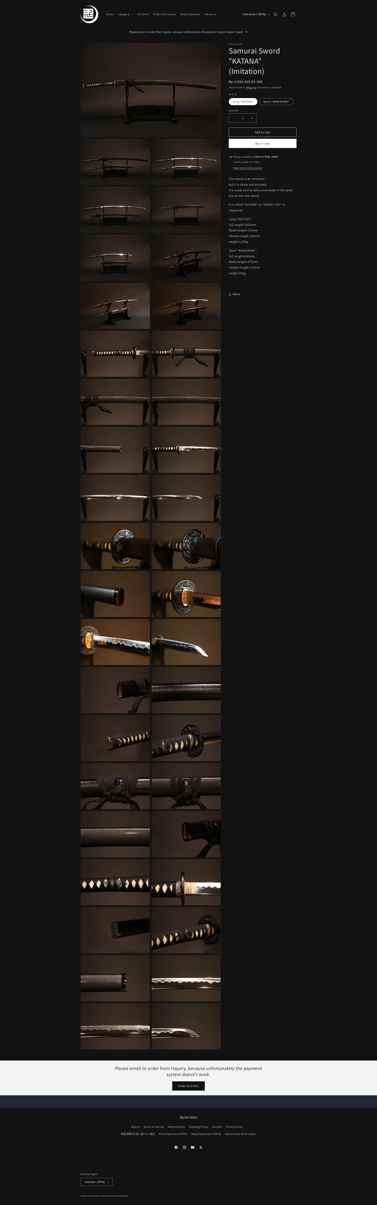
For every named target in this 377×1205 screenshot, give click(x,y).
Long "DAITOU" (243, 101)
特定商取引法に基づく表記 (138, 1134)
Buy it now (262, 143)
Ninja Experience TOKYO (206, 1134)
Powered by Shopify (118, 1196)
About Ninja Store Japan (240, 1134)
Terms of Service (154, 1127)
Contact (217, 1127)
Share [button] (236, 294)
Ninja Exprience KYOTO (173, 1134)
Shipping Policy (198, 1127)
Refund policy (176, 1127)
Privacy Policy (234, 1127)
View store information (247, 168)
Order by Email (188, 1086)
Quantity (234, 110)
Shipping (251, 87)
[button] (125, 14)
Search (135, 1127)
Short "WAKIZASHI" (276, 101)
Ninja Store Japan (98, 1196)
